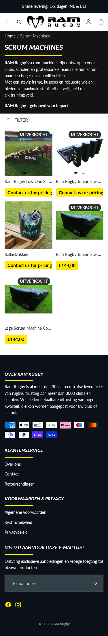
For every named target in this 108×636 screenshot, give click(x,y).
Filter (21, 119)
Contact (12, 473)
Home (10, 35)
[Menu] (6, 22)
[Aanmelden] (95, 583)
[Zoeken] (19, 22)
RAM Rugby (60, 624)
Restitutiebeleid (18, 522)
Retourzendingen (20, 483)
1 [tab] (24, 170)
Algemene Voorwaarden (25, 512)
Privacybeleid (16, 532)
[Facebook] (8, 604)
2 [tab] (32, 170)
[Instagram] (18, 604)
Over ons (13, 463)
